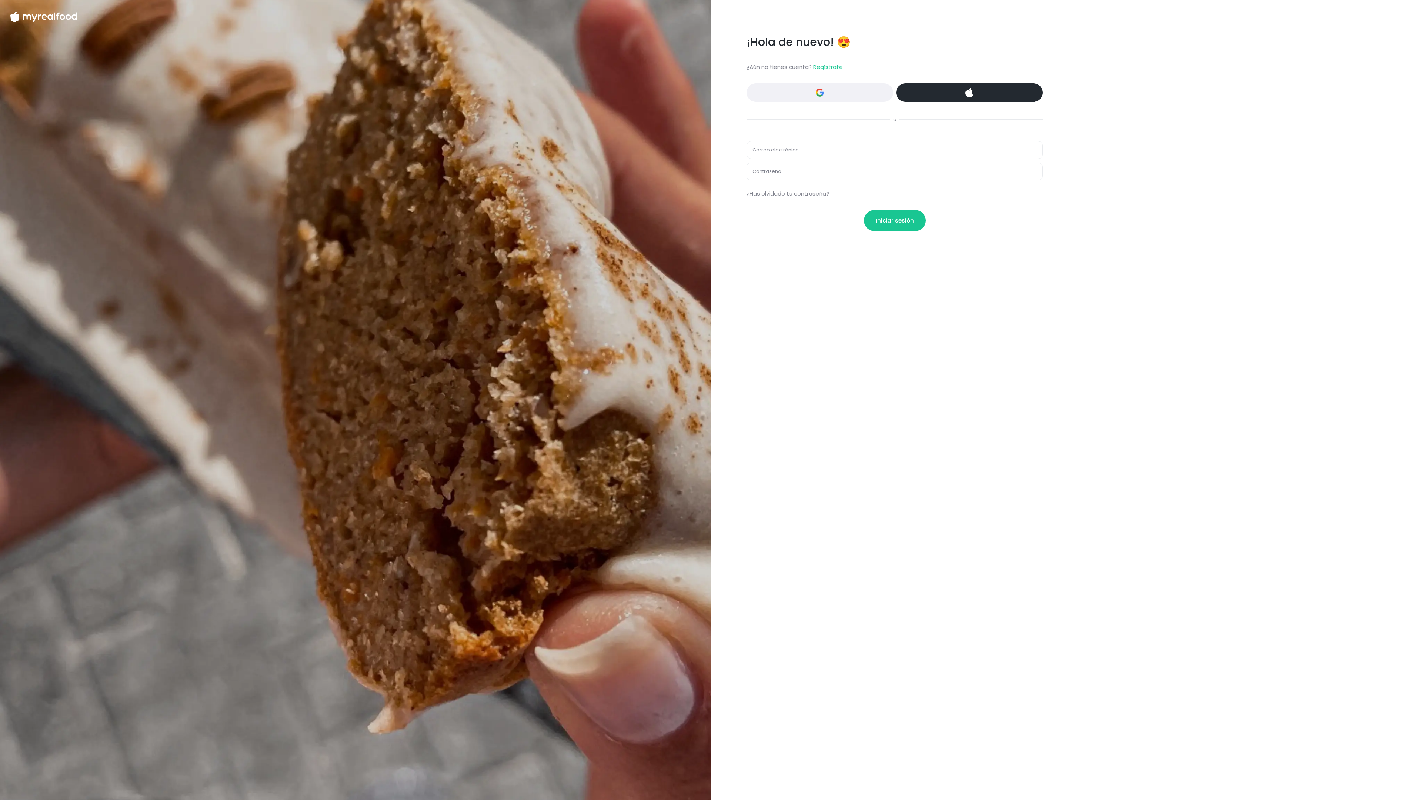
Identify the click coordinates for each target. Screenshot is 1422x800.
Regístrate (828, 67)
